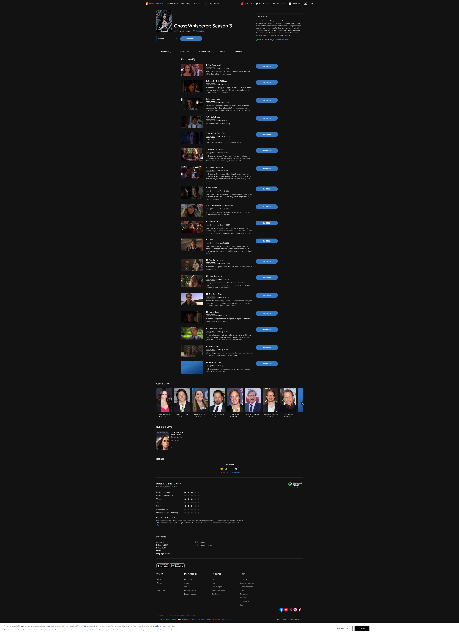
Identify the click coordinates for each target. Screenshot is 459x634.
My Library (188, 579)
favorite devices (282, 40)
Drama (165, 542)
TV (157, 587)
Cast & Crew (185, 52)
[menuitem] (279, 3)
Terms (48, 626)
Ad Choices (160, 619)
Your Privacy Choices (189, 619)
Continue (362, 628)
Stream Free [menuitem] (172, 3)
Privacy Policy (171, 619)
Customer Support (246, 587)
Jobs (241, 605)
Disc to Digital (217, 587)
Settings (187, 587)
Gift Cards (215, 594)
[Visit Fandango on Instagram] (295, 610)
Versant (21, 626)
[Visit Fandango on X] (291, 610)
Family (214, 583)
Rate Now (236, 472)
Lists (213, 579)
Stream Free (160, 590)
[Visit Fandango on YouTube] (286, 610)
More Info (238, 52)
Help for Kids (226, 619)
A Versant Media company (295, 619)
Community (224, 472)
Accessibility (244, 601)
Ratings (222, 52)
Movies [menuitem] (197, 3)
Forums (242, 590)
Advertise (243, 598)
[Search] (312, 3)
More (208, 254)
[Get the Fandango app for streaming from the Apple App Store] (162, 565)
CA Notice (201, 619)
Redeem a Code (190, 594)
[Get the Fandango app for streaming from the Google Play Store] (177, 565)
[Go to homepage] (154, 3)
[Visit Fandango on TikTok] (300, 610)
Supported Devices (247, 583)
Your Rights (157, 626)
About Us (243, 579)
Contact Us (244, 594)
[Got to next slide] (302, 403)
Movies (159, 583)
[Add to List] (172, 448)
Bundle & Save (204, 52)
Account (187, 583)
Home (158, 579)
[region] (229, 628)
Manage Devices (190, 590)
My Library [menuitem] (214, 3)
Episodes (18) (166, 52)
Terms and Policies (213, 619)
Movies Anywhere (218, 590)
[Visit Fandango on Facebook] (281, 610)
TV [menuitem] (205, 3)
